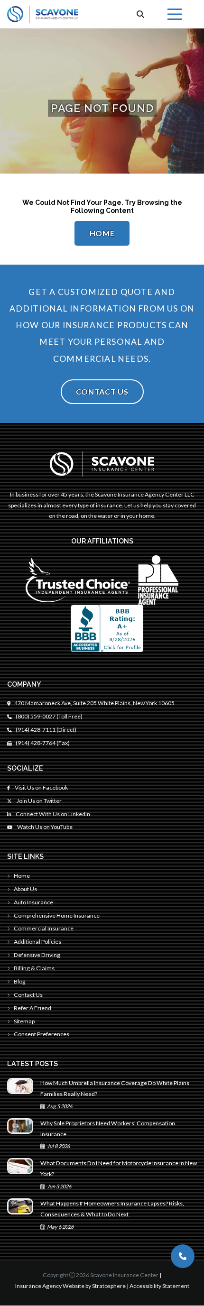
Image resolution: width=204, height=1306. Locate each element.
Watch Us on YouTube (44, 826)
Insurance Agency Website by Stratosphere (70, 1285)
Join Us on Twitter (39, 800)
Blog (20, 981)
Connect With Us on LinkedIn (52, 814)
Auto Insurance (33, 902)
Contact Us (102, 391)
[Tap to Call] (183, 1256)
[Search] (140, 14)
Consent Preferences (41, 1034)
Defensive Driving (37, 954)
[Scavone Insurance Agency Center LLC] (42, 14)
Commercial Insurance (44, 928)
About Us (25, 888)
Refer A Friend (32, 1008)
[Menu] (174, 14)
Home (102, 233)
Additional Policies (37, 941)
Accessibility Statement (159, 1285)
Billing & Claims (34, 968)
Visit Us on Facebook (41, 787)
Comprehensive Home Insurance (57, 915)
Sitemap (24, 1021)
